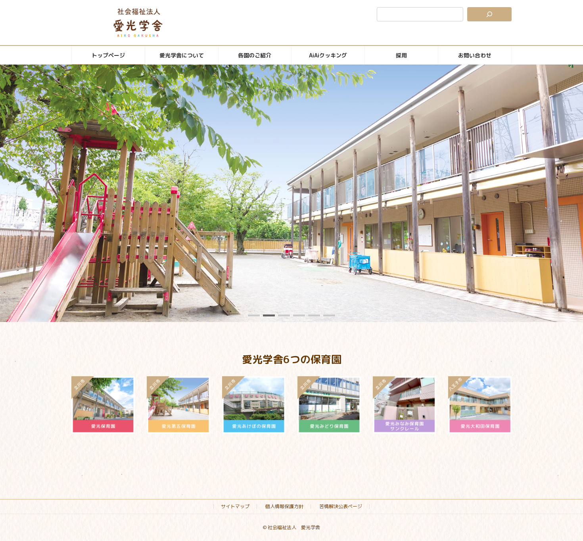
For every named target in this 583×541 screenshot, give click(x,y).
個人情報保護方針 (284, 506)
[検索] (489, 14)
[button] (254, 315)
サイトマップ (235, 506)
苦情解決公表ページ (340, 506)
